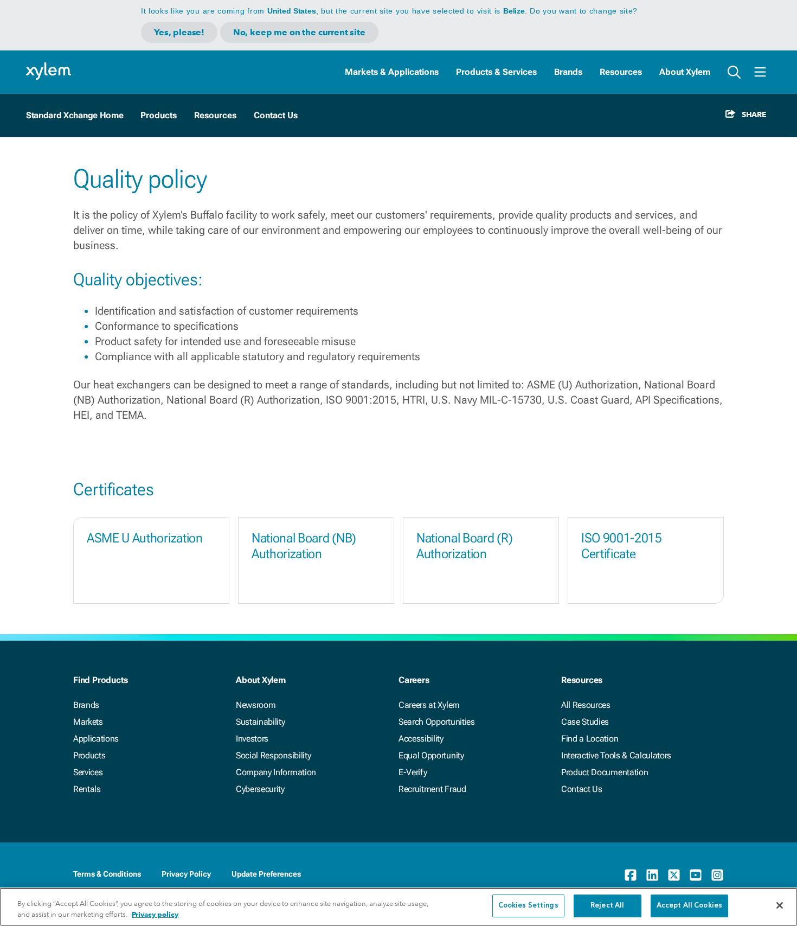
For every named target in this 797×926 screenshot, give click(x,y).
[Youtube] (695, 875)
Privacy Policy (186, 874)
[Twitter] (673, 875)
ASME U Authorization (145, 538)
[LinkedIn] (652, 875)
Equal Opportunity (431, 755)
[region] (398, 906)
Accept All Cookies (689, 905)
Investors (252, 738)
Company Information (276, 772)
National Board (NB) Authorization (304, 546)
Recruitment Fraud (432, 789)
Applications (96, 738)
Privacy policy (155, 914)
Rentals (87, 789)
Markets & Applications (392, 72)
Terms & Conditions (107, 874)
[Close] (780, 905)
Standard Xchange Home (74, 115)
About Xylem (684, 72)
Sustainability (260, 722)
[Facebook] (630, 875)
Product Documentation (604, 772)
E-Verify (412, 772)
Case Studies (585, 722)
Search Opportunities (436, 722)
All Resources (585, 705)
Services (87, 772)
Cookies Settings (528, 905)
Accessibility (421, 738)
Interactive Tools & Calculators (616, 755)
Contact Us (581, 789)
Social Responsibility (273, 755)
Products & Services (496, 72)
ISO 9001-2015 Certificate (621, 546)
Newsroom (255, 705)
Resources (621, 72)
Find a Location (589, 738)
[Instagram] (717, 875)
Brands (568, 72)
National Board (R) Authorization (464, 546)
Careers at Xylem (429, 705)
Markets (88, 722)
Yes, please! (179, 32)
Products (89, 755)
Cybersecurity (260, 789)
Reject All (607, 905)
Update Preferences (266, 874)
